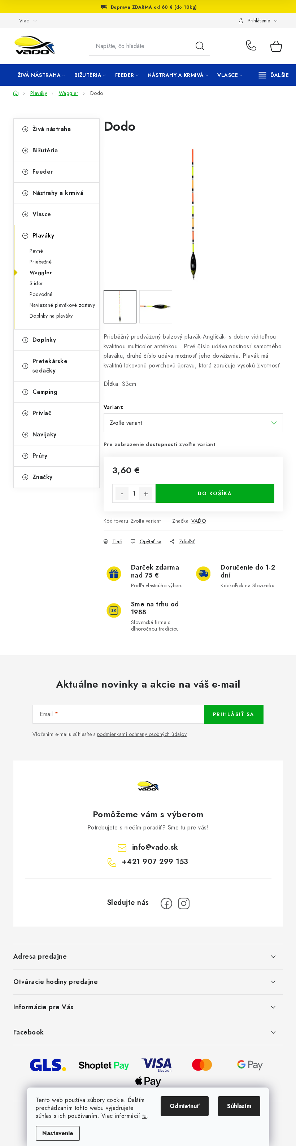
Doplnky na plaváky (51, 315)
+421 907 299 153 (253, 46)
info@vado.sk (155, 847)
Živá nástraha (51, 129)
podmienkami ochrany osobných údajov (142, 734)
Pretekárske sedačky (50, 366)
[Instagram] (184, 903)
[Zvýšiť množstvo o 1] (145, 493)
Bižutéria (45, 150)
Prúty (40, 456)
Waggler (41, 272)
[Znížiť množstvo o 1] (122, 493)
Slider (36, 283)
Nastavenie (57, 1133)
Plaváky (43, 235)
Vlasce (41, 214)
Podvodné (41, 294)
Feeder (42, 171)
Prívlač (42, 413)
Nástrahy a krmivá (58, 193)
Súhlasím (239, 1106)
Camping (45, 392)
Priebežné (41, 261)
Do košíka (215, 493)
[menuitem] (41, 75)
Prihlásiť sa (233, 714)
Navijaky (44, 434)
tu (144, 1116)
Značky (42, 477)
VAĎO (198, 520)
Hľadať (200, 46)
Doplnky (44, 340)
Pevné (36, 250)
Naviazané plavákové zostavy (62, 305)
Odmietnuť (185, 1106)
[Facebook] (166, 903)
